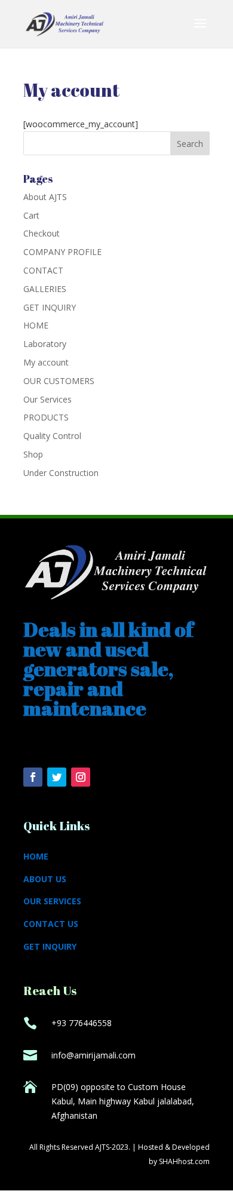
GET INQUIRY (49, 307)
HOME (35, 325)
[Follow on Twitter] (56, 777)
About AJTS (45, 196)
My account (46, 362)
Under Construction (61, 472)
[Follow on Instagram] (80, 777)
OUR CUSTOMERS (58, 380)
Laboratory (44, 343)
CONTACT (43, 270)
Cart (31, 215)
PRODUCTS (46, 417)
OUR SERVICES (52, 901)
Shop (33, 454)
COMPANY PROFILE (62, 251)
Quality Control (52, 435)
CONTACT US (50, 923)
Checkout (41, 233)
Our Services (47, 399)
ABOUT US (44, 879)
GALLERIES (44, 288)
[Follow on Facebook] (32, 777)
